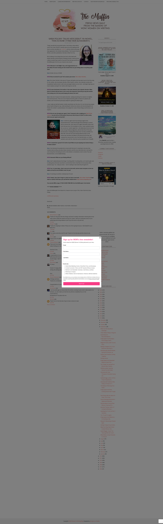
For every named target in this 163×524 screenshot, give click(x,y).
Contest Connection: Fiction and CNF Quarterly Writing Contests (80, 268)
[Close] (100, 238)
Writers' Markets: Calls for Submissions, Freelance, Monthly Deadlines (81, 273)
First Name (66, 251)
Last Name (65, 257)
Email (64, 245)
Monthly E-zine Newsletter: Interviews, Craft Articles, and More (80, 270)
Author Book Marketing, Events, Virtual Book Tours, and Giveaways (81, 266)
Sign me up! (81, 283)
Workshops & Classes (71, 271)
